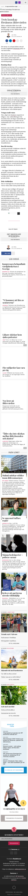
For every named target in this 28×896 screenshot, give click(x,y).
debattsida (16, 48)
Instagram (19, 2)
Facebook (16, 2)
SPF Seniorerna (20, 876)
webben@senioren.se (20, 869)
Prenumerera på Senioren (14, 818)
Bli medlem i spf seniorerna (14, 770)
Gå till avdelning (14, 643)
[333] (6, 40)
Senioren (13, 115)
